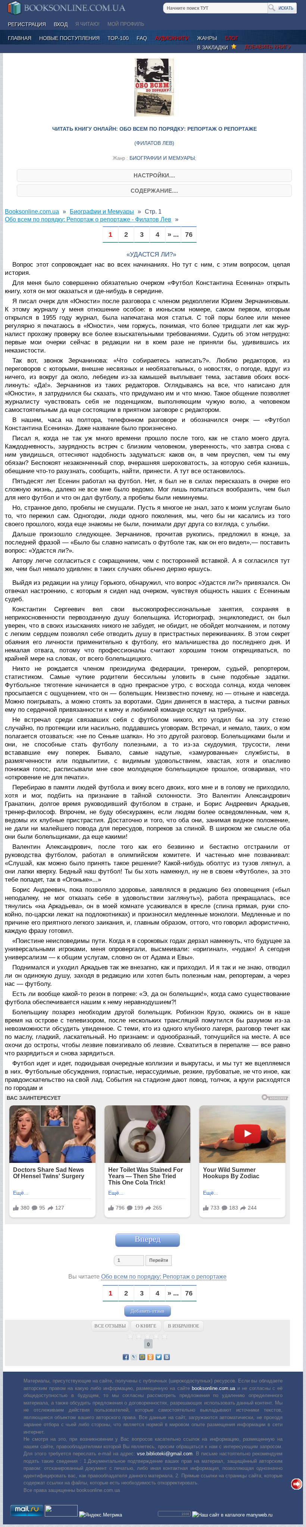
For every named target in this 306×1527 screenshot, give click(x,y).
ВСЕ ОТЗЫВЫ (110, 1326)
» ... (173, 234)
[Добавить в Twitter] (159, 1357)
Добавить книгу (267, 47)
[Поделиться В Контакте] (167, 1357)
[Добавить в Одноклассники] (150, 1357)
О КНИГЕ (146, 1326)
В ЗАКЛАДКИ (214, 47)
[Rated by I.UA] (61, 1515)
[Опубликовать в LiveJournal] (134, 1357)
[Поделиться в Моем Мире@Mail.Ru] (142, 1357)
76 (189, 234)
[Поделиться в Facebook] (126, 1357)
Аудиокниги (172, 38)
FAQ (142, 38)
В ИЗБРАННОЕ (183, 1326)
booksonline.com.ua (213, 1388)
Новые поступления (69, 38)
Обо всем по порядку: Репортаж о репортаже (164, 1276)
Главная (19, 38)
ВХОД (61, 24)
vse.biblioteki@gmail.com (165, 1453)
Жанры (207, 38)
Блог (231, 38)
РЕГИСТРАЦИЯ (27, 24)
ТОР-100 (118, 38)
